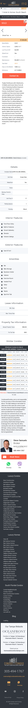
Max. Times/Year (10, 313)
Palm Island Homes (9, 573)
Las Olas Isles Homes (9, 569)
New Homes (7, 606)
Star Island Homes (8, 577)
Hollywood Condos (9, 511)
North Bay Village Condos (10, 517)
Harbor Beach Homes (9, 557)
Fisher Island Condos (9, 505)
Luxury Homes (7, 608)
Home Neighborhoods (10, 602)
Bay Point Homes (8, 547)
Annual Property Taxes (9, 327)
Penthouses (7, 598)
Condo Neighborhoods (10, 589)
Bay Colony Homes (9, 543)
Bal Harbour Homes (9, 541)
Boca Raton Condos (9, 486)
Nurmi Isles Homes (9, 571)
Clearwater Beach (10, 638)
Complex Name (8, 172)
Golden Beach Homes (9, 555)
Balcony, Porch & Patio (6, 193)
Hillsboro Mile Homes (9, 561)
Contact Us (14, 76)
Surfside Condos (8, 529)
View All (5, 539)
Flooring (10, 209)
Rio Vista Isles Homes (9, 575)
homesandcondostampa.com (14, 651)
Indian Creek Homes (9, 565)
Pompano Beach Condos (10, 521)
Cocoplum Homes (8, 549)
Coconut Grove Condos (10, 492)
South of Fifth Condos (9, 525)
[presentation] (2, 30)
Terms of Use (7, 697)
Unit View (10, 177)
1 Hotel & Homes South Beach (14, 8)
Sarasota (20, 638)
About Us (6, 610)
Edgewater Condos (9, 502)
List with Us (6, 612)
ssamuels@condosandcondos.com (14, 676)
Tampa (12, 636)
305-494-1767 (18, 451)
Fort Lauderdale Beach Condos (12, 507)
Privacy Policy (20, 697)
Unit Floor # (9, 198)
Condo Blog (6, 600)
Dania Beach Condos (9, 494)
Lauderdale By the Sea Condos (12, 513)
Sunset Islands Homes (10, 580)
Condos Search (7, 591)
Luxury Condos (7, 596)
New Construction (8, 480)
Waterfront (10, 182)
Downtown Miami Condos (11, 500)
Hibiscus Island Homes (10, 559)
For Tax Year (11, 332)
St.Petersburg (20, 636)
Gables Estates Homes (10, 553)
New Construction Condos (11, 593)
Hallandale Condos (8, 509)
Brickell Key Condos (9, 490)
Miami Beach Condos (9, 515)
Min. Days (12, 308)
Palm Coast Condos (9, 519)
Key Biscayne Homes (9, 567)
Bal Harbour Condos (9, 484)
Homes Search (7, 604)
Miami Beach (5, 8)
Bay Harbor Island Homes (10, 545)
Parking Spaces (8, 204)
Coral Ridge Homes (9, 551)
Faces (11, 188)
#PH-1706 (23, 8)
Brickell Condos (8, 488)
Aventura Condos (8, 482)
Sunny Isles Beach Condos (11, 527)
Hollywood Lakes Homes (10, 563)
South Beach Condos (9, 523)
